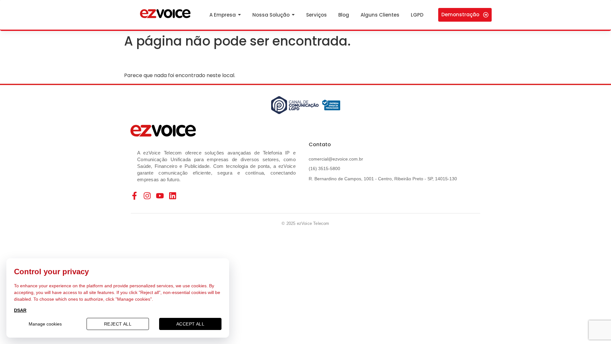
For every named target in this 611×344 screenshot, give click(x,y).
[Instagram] (147, 196)
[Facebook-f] (134, 196)
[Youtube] (160, 196)
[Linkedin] (173, 196)
